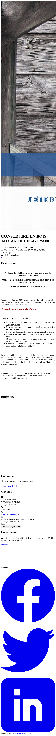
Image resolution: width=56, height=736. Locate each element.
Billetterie (5, 257)
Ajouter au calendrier (9, 486)
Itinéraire (4, 545)
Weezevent (16, 734)
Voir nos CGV (27, 734)
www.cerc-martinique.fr (11, 514)
